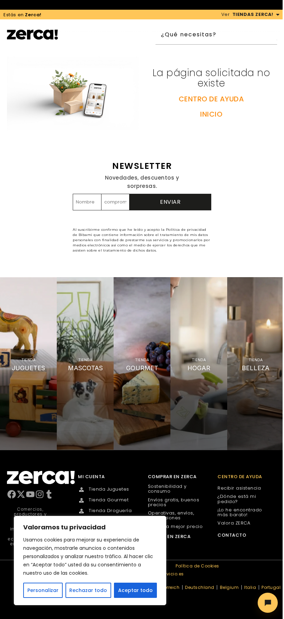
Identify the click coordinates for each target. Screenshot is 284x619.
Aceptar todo (135, 590)
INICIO (211, 114)
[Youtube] (30, 494)
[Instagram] (39, 494)
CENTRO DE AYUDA (211, 99)
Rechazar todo (88, 590)
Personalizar (43, 590)
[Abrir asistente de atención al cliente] (268, 603)
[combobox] (216, 35)
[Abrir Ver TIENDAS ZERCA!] (278, 14)
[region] (90, 560)
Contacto (232, 535)
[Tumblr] (49, 494)
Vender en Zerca (169, 536)
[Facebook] (11, 494)
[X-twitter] (21, 494)
